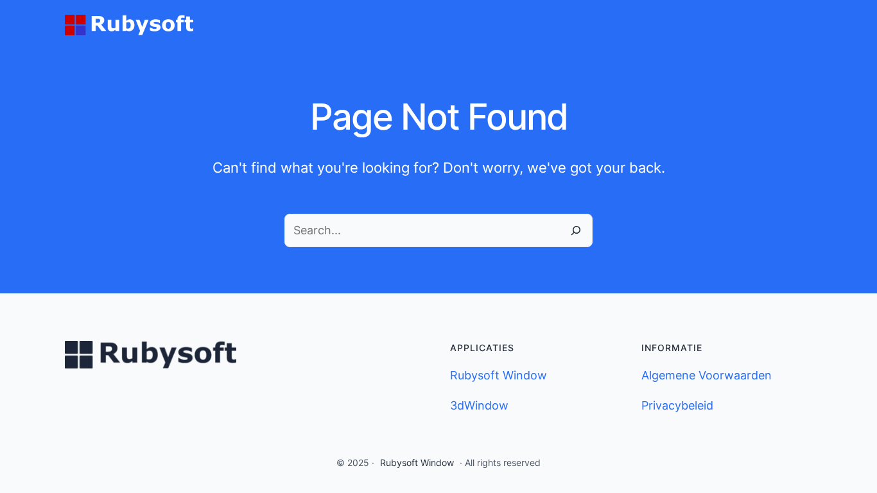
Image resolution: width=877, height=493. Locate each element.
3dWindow (479, 405)
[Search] (575, 230)
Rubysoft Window (498, 375)
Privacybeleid (677, 405)
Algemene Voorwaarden (706, 375)
